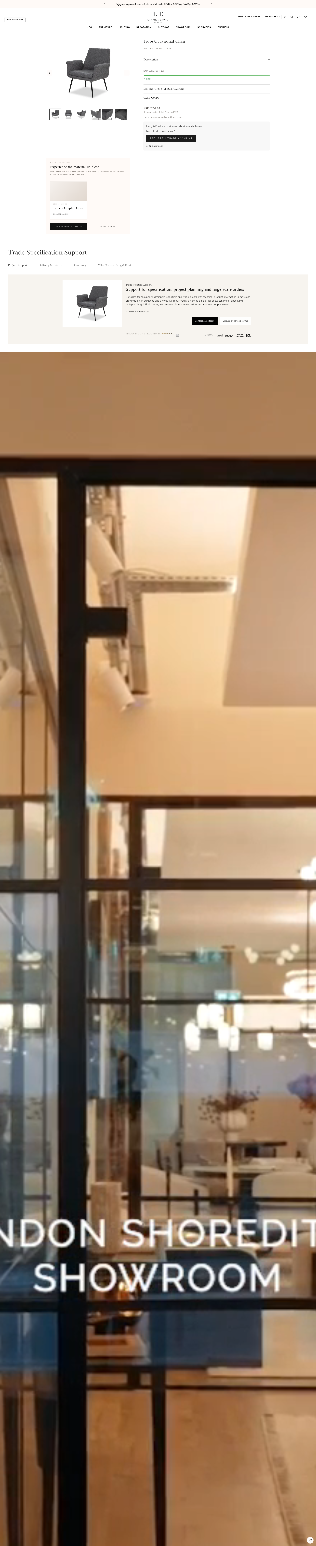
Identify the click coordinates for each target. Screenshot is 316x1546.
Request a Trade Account (171, 138)
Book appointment (15, 20)
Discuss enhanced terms (235, 321)
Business (223, 27)
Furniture (105, 27)
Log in (147, 117)
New (89, 27)
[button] (55, 114)
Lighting (124, 27)
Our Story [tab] (80, 265)
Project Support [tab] (17, 265)
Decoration (143, 27)
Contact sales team (204, 321)
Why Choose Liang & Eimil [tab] (115, 265)
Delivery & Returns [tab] (51, 265)
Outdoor (164, 27)
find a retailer (156, 146)
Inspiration (204, 27)
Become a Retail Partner (249, 17)
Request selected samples (69, 226)
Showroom (183, 27)
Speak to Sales (107, 226)
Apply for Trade (272, 17)
